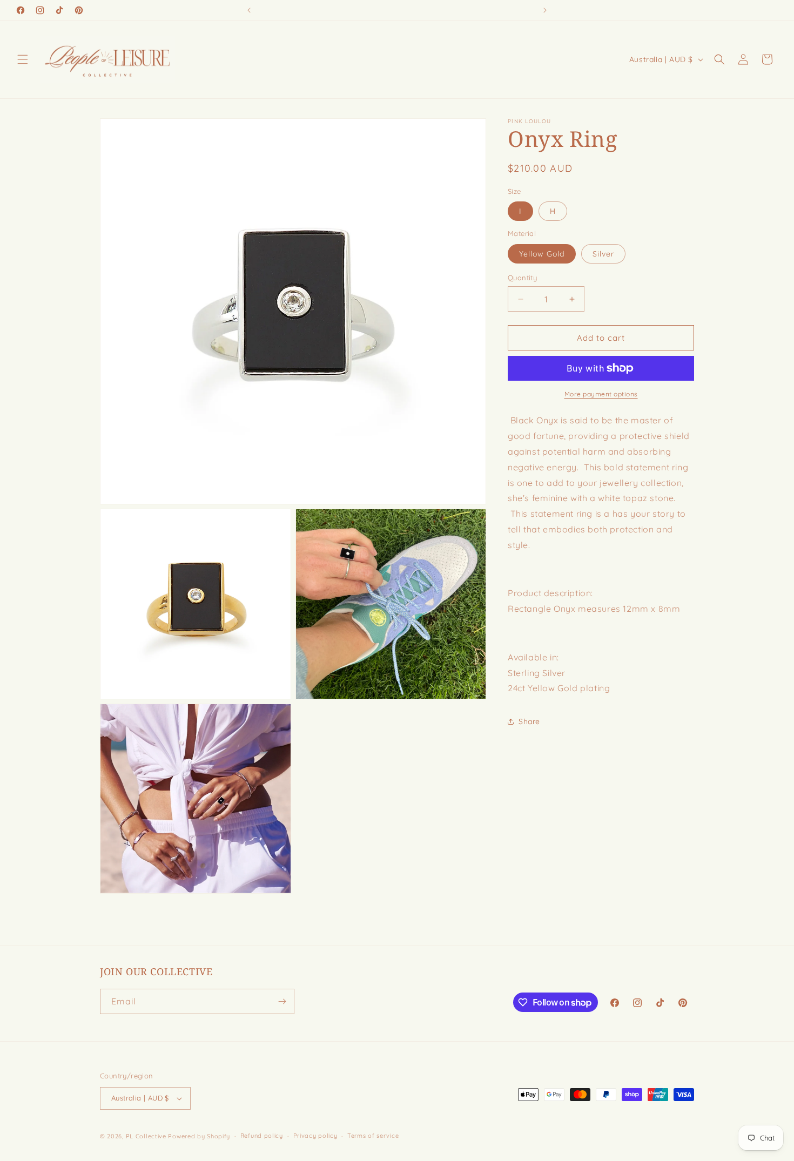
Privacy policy (315, 1136)
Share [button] (529, 721)
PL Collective (146, 1136)
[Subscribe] (282, 1001)
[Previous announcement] (249, 10)
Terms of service (373, 1136)
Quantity (522, 277)
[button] (23, 59)
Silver (603, 254)
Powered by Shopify (199, 1136)
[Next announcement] (545, 10)
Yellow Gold (541, 254)
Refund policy (261, 1136)
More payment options (601, 394)
